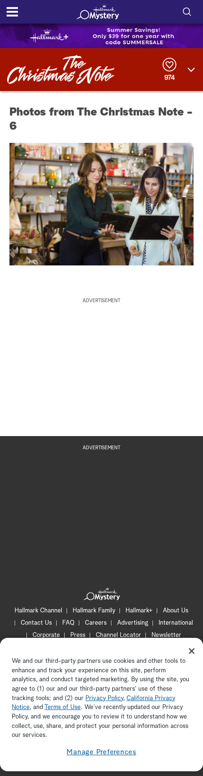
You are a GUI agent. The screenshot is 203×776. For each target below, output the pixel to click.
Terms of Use (62, 707)
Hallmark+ (139, 611)
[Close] (192, 651)
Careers (96, 623)
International (176, 623)
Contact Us (36, 623)
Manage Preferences (101, 752)
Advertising (132, 623)
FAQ (68, 623)
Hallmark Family (94, 611)
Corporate (46, 635)
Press (77, 635)
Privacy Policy (104, 698)
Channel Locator (118, 635)
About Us (175, 611)
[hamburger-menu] (12, 11)
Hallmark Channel (38, 611)
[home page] (97, 11)
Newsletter (166, 635)
